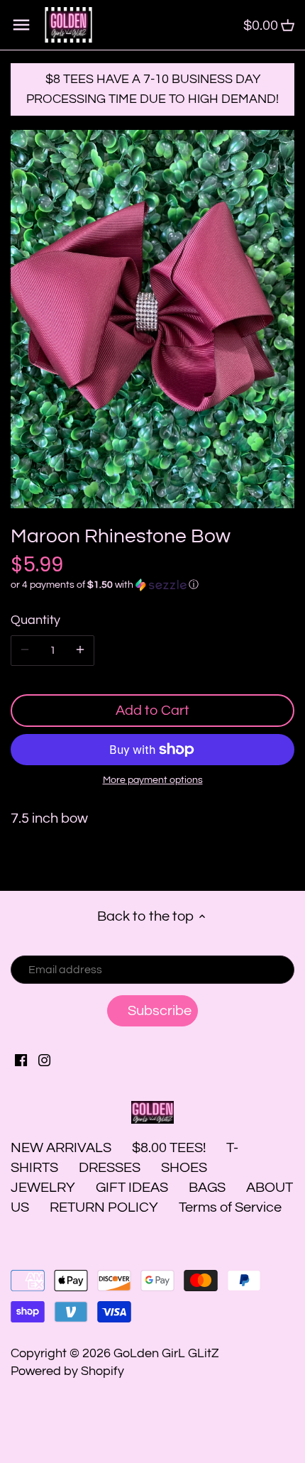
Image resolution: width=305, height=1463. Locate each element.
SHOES (184, 1168)
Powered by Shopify (67, 1371)
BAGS (207, 1187)
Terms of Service (230, 1207)
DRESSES (109, 1168)
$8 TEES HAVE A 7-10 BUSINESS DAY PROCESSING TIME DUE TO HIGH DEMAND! (152, 89)
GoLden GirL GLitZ (166, 1353)
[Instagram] (44, 1059)
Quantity (35, 620)
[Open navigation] (21, 24)
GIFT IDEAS (132, 1187)
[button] (152, 585)
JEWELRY (43, 1187)
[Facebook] (21, 1059)
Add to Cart (152, 710)
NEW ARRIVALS (61, 1148)
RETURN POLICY (104, 1207)
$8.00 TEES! (170, 1148)
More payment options (153, 780)
